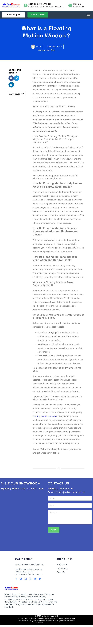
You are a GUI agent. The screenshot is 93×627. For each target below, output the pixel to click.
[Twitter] (21, 579)
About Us (61, 572)
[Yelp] (30, 579)
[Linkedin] (35, 579)
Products (61, 564)
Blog (53, 50)
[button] (88, 15)
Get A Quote (62, 568)
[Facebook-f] (16, 579)
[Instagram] (26, 579)
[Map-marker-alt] (40, 579)
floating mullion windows (45, 416)
